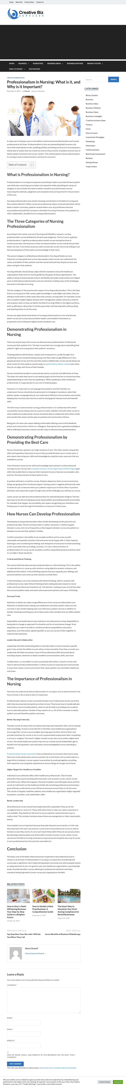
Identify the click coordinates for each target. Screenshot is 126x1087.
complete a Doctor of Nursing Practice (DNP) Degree (54, 468)
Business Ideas (54, 63)
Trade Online (91, 166)
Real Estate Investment (95, 154)
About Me (19, 2)
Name (10, 1018)
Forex (88, 129)
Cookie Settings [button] (104, 1082)
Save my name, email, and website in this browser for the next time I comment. (41, 1056)
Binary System (94, 63)
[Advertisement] (63, 42)
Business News (92, 112)
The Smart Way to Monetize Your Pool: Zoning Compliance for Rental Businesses (68, 910)
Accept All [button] (117, 1082)
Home (11, 2)
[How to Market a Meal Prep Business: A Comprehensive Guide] (43, 897)
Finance (89, 124)
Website (11, 1041)
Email (10, 1029)
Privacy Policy (29, 2)
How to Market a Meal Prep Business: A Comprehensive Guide (42, 909)
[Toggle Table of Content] (30, 165)
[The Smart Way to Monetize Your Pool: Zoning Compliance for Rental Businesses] (69, 897)
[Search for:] (102, 79)
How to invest (16, 69)
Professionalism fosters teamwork (21, 754)
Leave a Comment (38, 91)
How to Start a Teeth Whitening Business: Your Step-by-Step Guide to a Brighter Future (16, 911)
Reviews (89, 158)
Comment (12, 985)
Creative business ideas (15, 78)
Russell (27, 91)
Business (22, 63)
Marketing (38, 63)
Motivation (34, 69)
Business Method (75, 63)
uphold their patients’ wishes (58, 364)
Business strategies (94, 116)
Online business (92, 150)
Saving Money (92, 162)
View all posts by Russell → (35, 953)
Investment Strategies (95, 137)
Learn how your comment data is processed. (58, 1068)
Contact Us (39, 2)
